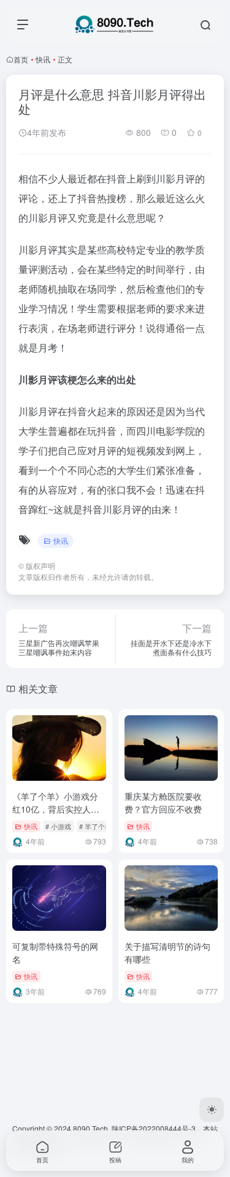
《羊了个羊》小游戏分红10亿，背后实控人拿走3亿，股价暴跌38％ (55, 809)
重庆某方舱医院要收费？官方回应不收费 (163, 802)
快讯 (43, 59)
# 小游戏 (58, 826)
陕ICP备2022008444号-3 (154, 1128)
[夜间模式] (211, 1109)
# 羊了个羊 (95, 826)
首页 (20, 59)
